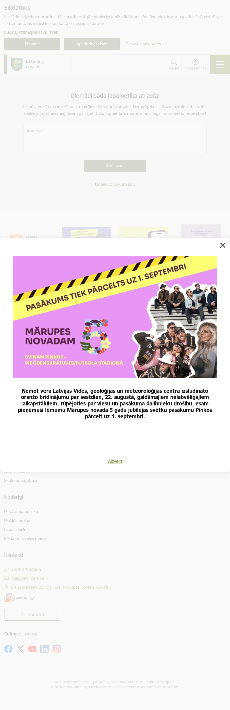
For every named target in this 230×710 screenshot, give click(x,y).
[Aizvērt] (222, 245)
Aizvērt (115, 461)
